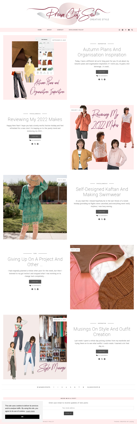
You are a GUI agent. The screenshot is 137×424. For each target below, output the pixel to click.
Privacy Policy (48, 421)
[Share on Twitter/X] (102, 79)
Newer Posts (44, 387)
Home (40, 30)
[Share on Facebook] (99, 79)
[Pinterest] (123, 30)
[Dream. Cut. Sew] (68, 14)
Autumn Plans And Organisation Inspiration (102, 52)
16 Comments (36, 140)
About (49, 30)
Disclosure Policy (76, 30)
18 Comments (103, 75)
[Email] (129, 30)
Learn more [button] (30, 411)
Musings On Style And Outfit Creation (102, 331)
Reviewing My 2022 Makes (35, 119)
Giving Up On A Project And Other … (35, 262)
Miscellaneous (35, 113)
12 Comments (103, 215)
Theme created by (124, 421)
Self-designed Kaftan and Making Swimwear (102, 192)
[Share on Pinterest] (104, 79)
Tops (35, 253)
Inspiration (102, 43)
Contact (60, 30)
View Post (102, 72)
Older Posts (93, 387)
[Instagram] (119, 30)
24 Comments (103, 355)
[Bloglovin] (126, 30)
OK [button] (22, 417)
